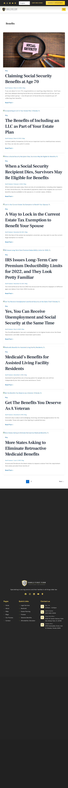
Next (61, 481)
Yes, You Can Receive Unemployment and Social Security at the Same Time (30, 317)
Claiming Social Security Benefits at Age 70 (28, 79)
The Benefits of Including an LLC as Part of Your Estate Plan (32, 126)
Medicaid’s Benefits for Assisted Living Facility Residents (27, 362)
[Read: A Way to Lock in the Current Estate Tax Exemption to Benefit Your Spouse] (26, 204)
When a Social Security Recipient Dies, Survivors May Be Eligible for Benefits (33, 172)
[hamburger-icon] (64, 9)
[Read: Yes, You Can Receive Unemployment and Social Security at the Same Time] (31, 302)
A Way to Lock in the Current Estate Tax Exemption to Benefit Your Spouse (32, 220)
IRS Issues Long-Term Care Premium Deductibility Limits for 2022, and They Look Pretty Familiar (33, 268)
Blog (6, 70)
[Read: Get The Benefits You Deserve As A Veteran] (22, 393)
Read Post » (9, 102)
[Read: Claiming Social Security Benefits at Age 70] (34, 50)
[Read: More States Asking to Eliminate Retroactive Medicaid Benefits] (26, 433)
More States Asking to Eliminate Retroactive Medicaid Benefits (25, 448)
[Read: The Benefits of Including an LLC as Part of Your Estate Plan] (21, 111)
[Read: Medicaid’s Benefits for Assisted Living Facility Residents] (24, 347)
